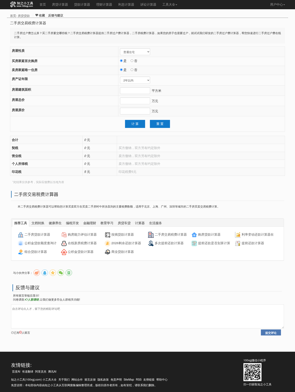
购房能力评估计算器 (82, 234)
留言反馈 (90, 379)
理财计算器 (104, 4)
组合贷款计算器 (35, 251)
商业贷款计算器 (122, 251)
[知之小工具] (22, 5)
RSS (138, 379)
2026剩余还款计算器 (126, 243)
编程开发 (72, 223)
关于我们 (64, 379)
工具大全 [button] (168, 4)
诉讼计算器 (148, 4)
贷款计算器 (82, 4)
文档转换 (38, 223)
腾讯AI (52, 371)
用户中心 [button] (276, 4)
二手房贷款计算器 (37, 234)
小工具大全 (50, 379)
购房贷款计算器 (209, 234)
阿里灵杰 (40, 371)
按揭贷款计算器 (122, 234)
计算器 (140, 223)
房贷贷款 (24, 15)
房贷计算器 (60, 4)
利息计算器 (126, 4)
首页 (43, 4)
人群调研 (33, 299)
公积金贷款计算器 (81, 251)
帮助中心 (162, 379)
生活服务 (155, 223)
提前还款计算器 (253, 243)
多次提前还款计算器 (169, 243)
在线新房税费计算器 (82, 243)
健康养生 (55, 223)
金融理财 (89, 223)
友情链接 (149, 379)
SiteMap (129, 379)
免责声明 (116, 379)
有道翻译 (27, 371)
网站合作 (77, 379)
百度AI (16, 371)
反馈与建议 (55, 15)
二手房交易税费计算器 (171, 234)
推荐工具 (20, 223)
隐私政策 (103, 379)
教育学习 (107, 223)
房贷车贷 (124, 223)
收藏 (41, 15)
